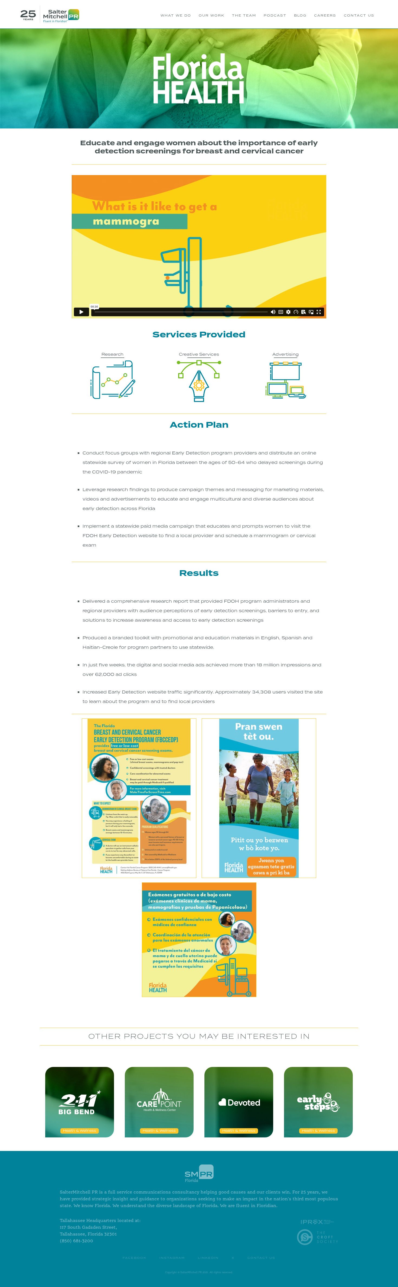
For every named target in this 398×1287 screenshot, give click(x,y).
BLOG (300, 15)
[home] (50, 14)
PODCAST (275, 15)
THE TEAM (244, 15)
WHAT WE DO (176, 15)
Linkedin (208, 1258)
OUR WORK (211, 15)
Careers (325, 15)
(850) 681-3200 (76, 1241)
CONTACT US (359, 15)
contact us (261, 1258)
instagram (172, 1258)
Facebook (134, 1258)
